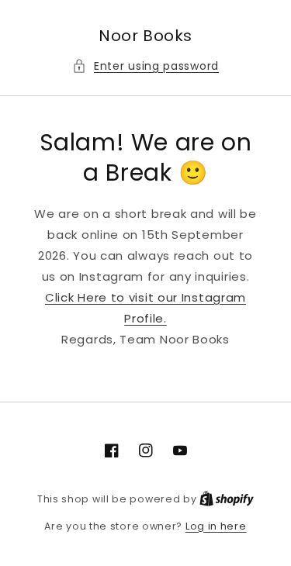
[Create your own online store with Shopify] (226, 499)
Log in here (216, 526)
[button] (145, 66)
